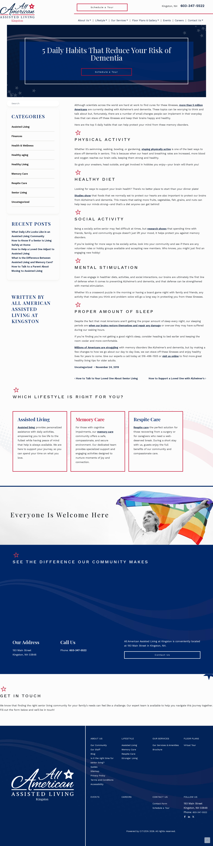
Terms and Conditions (102, 780)
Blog (93, 754)
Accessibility (97, 784)
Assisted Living (21, 126)
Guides (94, 767)
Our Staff (95, 749)
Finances (17, 136)
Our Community (99, 745)
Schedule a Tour (102, 7)
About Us (83, 20)
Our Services (118, 20)
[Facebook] (185, 816)
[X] (193, 816)
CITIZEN (144, 831)
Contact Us (194, 20)
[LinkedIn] (189, 816)
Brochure (157, 749)
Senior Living (19, 192)
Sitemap (95, 771)
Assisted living (26, 427)
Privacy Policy (98, 775)
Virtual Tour (190, 745)
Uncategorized (20, 201)
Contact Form (160, 803)
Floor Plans (191, 738)
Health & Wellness (22, 145)
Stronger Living (130, 758)
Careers (179, 20)
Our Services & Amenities (166, 745)
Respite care (141, 427)
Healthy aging (20, 155)
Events (167, 20)
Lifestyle (100, 20)
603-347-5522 (192, 6)
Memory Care (20, 173)
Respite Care (19, 183)
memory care (105, 431)
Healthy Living (20, 164)
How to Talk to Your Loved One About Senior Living (106, 378)
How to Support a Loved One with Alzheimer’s (177, 378)
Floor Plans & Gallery (144, 20)
